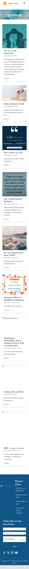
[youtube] (16, 552)
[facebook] (4, 552)
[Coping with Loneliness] (14, 377)
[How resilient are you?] (14, 138)
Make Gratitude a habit (14, 104)
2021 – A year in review (14, 448)
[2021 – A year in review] (14, 428)
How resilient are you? (13, 153)
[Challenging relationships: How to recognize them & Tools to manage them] (14, 326)
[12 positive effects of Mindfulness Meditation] (14, 285)
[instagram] (12, 552)
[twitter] (8, 552)
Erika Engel (7, 55)
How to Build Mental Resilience (20, 510)
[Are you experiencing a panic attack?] (14, 238)
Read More (6, 78)
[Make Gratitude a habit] (14, 93)
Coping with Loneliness (14, 392)
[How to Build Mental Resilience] (14, 184)
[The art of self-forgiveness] (14, 36)
